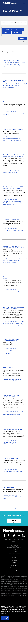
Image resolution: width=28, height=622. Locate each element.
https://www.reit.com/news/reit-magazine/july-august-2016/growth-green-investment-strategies (12, 291)
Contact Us (14, 570)
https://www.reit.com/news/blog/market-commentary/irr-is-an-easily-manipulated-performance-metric (13, 413)
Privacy (14, 562)
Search (14, 557)
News (5, 32)
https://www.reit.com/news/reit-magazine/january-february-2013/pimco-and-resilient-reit (13, 230)
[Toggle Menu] (24, 3)
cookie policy (4, 613)
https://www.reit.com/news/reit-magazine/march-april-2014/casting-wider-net (12, 497)
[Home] (10, 3)
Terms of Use (14, 568)
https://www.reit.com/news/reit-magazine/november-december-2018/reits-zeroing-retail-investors (12, 138)
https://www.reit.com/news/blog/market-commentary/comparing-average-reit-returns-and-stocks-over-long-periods (13, 323)
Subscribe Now (14, 521)
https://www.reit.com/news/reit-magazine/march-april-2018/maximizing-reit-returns (13, 113)
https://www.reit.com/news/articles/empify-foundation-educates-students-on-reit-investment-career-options (14, 170)
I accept (5, 618)
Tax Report (16, 32)
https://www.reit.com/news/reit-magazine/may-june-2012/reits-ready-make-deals (13, 471)
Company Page (8, 29)
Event (17, 29)
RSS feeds (14, 560)
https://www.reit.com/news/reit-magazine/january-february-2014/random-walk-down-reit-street (12, 442)
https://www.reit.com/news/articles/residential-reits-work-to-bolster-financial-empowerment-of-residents (15, 260)
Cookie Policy (14, 565)
